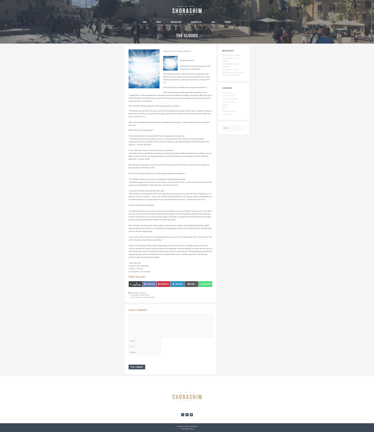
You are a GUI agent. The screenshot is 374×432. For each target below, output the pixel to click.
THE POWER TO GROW (230, 69)
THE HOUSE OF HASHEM (231, 55)
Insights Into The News (230, 98)
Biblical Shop (176, 22)
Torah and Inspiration (229, 111)
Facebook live (196, 22)
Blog (213, 22)
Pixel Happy (185, 429)
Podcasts (225, 105)
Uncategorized (227, 114)
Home (145, 22)
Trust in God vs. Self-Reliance (142, 297)
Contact (228, 22)
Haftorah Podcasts (228, 95)
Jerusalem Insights (138, 293)
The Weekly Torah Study (140, 295)
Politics (224, 108)
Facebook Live (227, 92)
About (159, 22)
